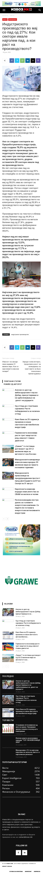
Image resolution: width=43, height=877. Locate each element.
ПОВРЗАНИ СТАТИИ (12, 381)
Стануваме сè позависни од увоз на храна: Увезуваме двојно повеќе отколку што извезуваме (27, 728)
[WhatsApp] (22, 60)
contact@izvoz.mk (25, 837)
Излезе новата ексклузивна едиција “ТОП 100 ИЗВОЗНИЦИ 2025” (28, 740)
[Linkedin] (27, 60)
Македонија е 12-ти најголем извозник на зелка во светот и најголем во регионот (28, 752)
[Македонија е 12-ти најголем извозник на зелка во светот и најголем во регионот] (8, 753)
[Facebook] (12, 60)
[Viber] (38, 60)
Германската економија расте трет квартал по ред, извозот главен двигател (27, 646)
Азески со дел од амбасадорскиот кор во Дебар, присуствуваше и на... (28, 611)
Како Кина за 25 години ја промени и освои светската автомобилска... (26, 634)
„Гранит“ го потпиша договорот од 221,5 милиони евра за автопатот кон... (28, 657)
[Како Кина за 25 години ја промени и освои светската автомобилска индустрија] (8, 422)
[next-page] (7, 518)
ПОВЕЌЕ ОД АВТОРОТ (13, 384)
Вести (12, 15)
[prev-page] (3, 518)
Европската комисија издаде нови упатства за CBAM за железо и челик (27, 491)
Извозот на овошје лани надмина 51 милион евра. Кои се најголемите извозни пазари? (10, 366)
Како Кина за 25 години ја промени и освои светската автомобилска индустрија (27, 711)
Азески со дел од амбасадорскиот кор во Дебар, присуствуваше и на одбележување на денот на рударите (26, 395)
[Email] (33, 60)
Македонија (12, 19)
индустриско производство (20, 334)
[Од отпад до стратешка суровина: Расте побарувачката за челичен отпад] (8, 409)
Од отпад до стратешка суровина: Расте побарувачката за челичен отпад (28, 623)
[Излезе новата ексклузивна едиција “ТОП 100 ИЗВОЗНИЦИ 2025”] (8, 741)
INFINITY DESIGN (7, 866)
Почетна (5, 15)
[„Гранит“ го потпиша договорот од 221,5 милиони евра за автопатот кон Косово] (8, 449)
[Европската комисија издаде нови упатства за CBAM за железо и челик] (8, 492)
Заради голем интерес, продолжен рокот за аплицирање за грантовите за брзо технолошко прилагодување (31, 368)
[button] (4, 10)
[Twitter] (17, 60)
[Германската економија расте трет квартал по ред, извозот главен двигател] (8, 435)
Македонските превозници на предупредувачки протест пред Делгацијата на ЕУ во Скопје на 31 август (27, 478)
